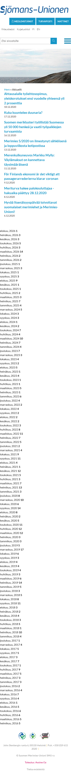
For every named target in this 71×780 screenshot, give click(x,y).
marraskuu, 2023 (11, 355)
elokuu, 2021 (8, 462)
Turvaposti (45, 21)
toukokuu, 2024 (10, 330)
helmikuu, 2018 (11, 632)
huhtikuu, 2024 (10, 334)
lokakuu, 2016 (9, 694)
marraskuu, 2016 (11, 690)
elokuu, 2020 (8, 512)
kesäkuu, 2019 (9, 566)
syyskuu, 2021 (10, 458)
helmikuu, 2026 (10, 255)
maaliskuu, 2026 (11, 251)
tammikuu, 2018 (10, 636)
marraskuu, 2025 (11, 268)
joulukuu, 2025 (10, 264)
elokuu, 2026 (8, 230)
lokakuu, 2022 (9, 408)
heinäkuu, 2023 (10, 371)
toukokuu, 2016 (10, 710)
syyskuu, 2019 (9, 557)
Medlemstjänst (23, 21)
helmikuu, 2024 (10, 342)
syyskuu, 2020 (10, 508)
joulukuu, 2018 (10, 590)
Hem (7, 89)
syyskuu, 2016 (9, 698)
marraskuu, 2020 (12, 499)
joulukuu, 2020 (10, 495)
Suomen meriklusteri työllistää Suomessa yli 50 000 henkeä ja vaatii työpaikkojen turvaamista (34, 126)
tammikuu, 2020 (10, 541)
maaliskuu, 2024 (11, 338)
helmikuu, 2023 (10, 392)
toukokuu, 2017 (10, 665)
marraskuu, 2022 (11, 404)
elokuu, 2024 (8, 321)
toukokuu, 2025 (10, 288)
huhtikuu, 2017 (10, 669)
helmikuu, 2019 (11, 582)
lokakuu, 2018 (9, 599)
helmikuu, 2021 (11, 487)
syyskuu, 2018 (10, 603)
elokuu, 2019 (8, 561)
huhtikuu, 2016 (10, 715)
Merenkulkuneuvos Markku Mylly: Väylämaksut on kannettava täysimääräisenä (29, 159)
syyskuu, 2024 (9, 317)
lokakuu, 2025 (9, 272)
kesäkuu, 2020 (9, 520)
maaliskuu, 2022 (11, 433)
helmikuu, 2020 (10, 537)
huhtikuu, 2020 (11, 528)
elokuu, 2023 (8, 367)
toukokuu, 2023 (10, 379)
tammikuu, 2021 (10, 491)
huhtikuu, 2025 (10, 292)
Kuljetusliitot (23, 29)
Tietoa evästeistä (35, 769)
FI (33, 29)
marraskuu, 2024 (11, 309)
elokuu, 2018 (8, 607)
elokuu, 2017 (8, 657)
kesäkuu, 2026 (9, 239)
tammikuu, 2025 (10, 305)
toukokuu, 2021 (10, 475)
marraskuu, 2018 (11, 595)
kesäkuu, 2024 (9, 326)
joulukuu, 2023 (10, 350)
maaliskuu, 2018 (10, 628)
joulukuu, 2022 (10, 400)
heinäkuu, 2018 (10, 611)
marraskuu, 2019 (12, 549)
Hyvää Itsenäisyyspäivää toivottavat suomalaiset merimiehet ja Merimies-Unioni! (31, 207)
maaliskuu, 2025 (10, 297)
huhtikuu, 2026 (10, 247)
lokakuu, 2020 (9, 504)
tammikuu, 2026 (10, 259)
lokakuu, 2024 (9, 313)
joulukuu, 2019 (10, 545)
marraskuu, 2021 (11, 450)
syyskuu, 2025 (9, 276)
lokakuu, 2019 (9, 553)
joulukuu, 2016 (10, 686)
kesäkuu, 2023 (9, 375)
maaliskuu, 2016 (10, 719)
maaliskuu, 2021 (10, 483)
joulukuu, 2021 (10, 446)
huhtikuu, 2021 (10, 479)
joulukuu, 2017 (10, 640)
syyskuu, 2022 (9, 412)
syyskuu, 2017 (9, 652)
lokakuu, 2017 (9, 648)
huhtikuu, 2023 (10, 384)
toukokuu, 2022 (10, 425)
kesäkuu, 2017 (9, 661)
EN (38, 29)
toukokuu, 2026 (10, 243)
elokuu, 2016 (8, 702)
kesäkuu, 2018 (9, 615)
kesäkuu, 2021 (10, 470)
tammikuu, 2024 (10, 346)
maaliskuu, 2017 (10, 673)
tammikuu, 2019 (10, 586)
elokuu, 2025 (8, 280)
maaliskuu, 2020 (11, 532)
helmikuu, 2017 (10, 677)
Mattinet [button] (63, 21)
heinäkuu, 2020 (10, 516)
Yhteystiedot (7, 29)
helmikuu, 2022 (10, 437)
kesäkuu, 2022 (9, 421)
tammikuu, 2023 (10, 396)
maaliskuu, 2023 (10, 388)
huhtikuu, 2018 (10, 624)
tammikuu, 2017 (10, 681)
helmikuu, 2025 (10, 301)
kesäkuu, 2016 (9, 706)
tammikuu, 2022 (10, 441)
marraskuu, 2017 (11, 644)
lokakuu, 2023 (9, 359)
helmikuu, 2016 (10, 723)
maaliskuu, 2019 (10, 578)
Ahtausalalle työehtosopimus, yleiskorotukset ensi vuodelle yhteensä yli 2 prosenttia (34, 98)
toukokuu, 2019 (10, 570)
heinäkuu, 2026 (10, 235)
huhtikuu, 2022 (10, 429)
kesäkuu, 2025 (9, 284)
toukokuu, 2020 (11, 524)
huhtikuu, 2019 (10, 574)
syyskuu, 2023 (9, 363)
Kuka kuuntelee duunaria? (23, 112)
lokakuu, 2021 (9, 454)
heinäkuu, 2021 (10, 466)
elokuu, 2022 (8, 417)
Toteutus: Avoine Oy (35, 762)
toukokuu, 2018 (10, 619)
